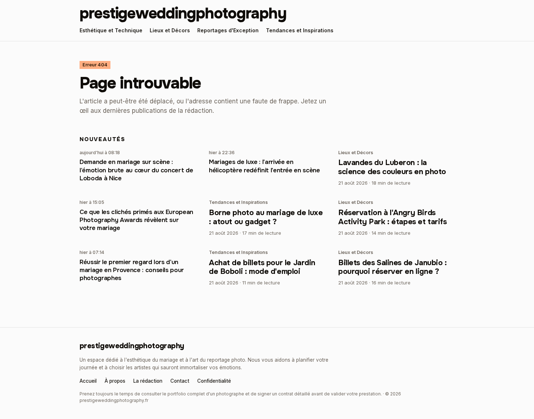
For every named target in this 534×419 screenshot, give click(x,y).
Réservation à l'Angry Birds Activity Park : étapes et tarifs (392, 217)
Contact (179, 381)
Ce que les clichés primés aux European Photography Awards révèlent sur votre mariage (136, 220)
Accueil (88, 381)
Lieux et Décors (170, 30)
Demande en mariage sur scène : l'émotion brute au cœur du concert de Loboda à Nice (136, 170)
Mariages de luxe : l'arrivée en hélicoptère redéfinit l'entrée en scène (264, 166)
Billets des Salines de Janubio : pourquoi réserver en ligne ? (392, 267)
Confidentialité (214, 381)
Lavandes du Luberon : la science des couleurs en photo (392, 167)
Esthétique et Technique (111, 30)
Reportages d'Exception (228, 30)
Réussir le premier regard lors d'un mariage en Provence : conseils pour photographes (132, 270)
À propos (115, 381)
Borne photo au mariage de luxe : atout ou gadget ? (266, 217)
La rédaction (147, 381)
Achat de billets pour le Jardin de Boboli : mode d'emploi (262, 267)
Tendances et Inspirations (299, 30)
